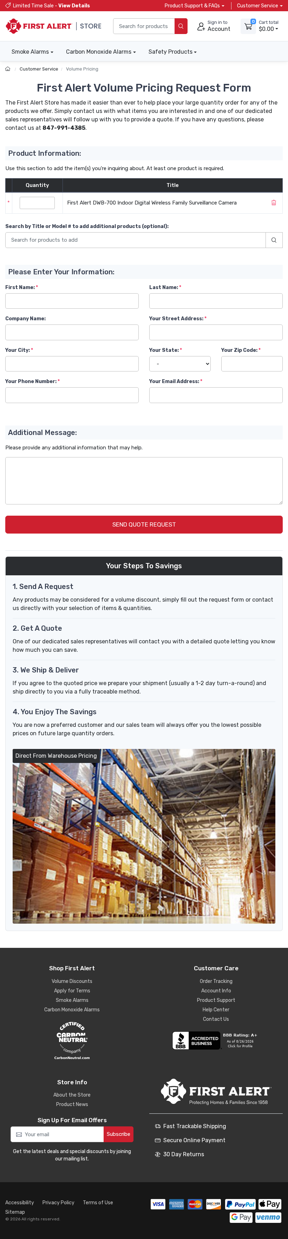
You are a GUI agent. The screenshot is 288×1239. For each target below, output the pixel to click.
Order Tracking (216, 981)
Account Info (216, 991)
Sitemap (15, 1212)
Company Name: (25, 319)
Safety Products (170, 51)
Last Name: (163, 287)
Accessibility (19, 1203)
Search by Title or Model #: (87, 226)
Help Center (216, 1010)
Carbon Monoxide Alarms (98, 51)
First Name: (20, 287)
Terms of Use (98, 1203)
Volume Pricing (82, 69)
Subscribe (118, 1134)
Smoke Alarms (30, 51)
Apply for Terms (72, 991)
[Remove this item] (273, 203)
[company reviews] (216, 1040)
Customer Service (39, 69)
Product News (72, 1104)
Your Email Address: (174, 381)
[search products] (181, 26)
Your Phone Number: (31, 381)
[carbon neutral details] (72, 1040)
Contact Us (216, 1019)
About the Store (72, 1095)
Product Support (216, 1000)
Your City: (17, 350)
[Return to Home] (8, 69)
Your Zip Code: (239, 350)
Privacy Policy (58, 1203)
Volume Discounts (72, 981)
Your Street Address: (176, 319)
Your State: (164, 350)
